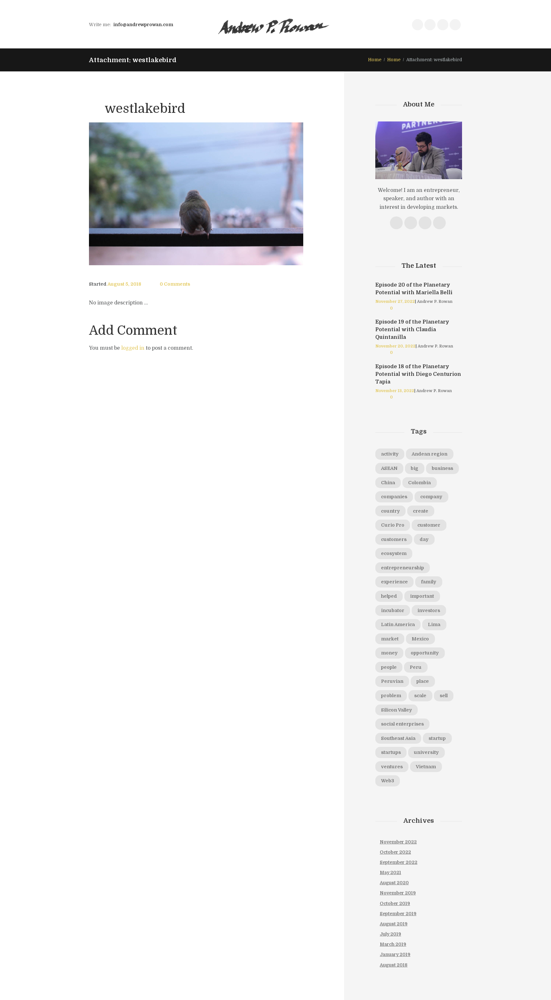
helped (389, 596)
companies (394, 496)
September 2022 (398, 862)
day (424, 539)
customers (394, 539)
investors (428, 610)
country (390, 511)
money (389, 652)
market (390, 638)
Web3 (387, 780)
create (420, 511)
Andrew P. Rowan (434, 301)
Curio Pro (392, 525)
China (388, 482)
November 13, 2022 (394, 391)
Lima (434, 624)
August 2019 (394, 923)
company (431, 496)
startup (437, 738)
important (422, 596)
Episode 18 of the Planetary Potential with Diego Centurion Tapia (418, 374)
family (428, 581)
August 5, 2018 (124, 284)
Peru (416, 667)
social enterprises (402, 723)
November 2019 (398, 892)
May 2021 (390, 872)
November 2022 (398, 841)
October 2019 (395, 903)
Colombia (419, 482)
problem (391, 695)
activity (390, 453)
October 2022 (395, 852)
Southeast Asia (398, 738)
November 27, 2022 (395, 301)
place (422, 681)
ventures (392, 766)
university (426, 752)
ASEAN (389, 468)
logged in (132, 348)
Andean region (429, 453)
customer (428, 525)
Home (374, 59)
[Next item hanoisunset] (249, 193)
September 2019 (398, 913)
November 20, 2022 (395, 346)
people (389, 667)
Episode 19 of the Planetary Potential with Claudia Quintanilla (412, 329)
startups (391, 752)
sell (444, 695)
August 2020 (394, 882)
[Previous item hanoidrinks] (142, 193)
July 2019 (390, 934)
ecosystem (394, 553)
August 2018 (394, 964)
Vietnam (426, 766)
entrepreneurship (402, 567)
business (442, 468)
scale (420, 695)
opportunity (425, 652)
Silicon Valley (396, 709)
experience (394, 581)
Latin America (398, 624)
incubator (392, 610)
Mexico (420, 638)
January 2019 (395, 954)
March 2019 (393, 944)
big (414, 468)
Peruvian (392, 681)
